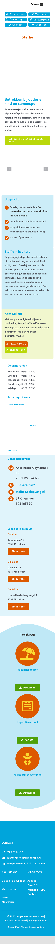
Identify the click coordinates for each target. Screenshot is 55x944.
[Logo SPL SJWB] (12, 3)
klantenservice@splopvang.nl (24, 858)
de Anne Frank (18, 216)
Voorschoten (9, 889)
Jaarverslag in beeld (16, 921)
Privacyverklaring (38, 921)
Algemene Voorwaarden (30, 917)
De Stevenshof (35, 211)
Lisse (5, 897)
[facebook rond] (11, 511)
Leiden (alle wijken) (13, 881)
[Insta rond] (11, 518)
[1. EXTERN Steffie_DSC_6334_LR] (27, 161)
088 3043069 (25, 485)
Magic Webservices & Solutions (29, 927)
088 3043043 (15, 852)
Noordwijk (8, 902)
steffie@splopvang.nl (30, 492)
